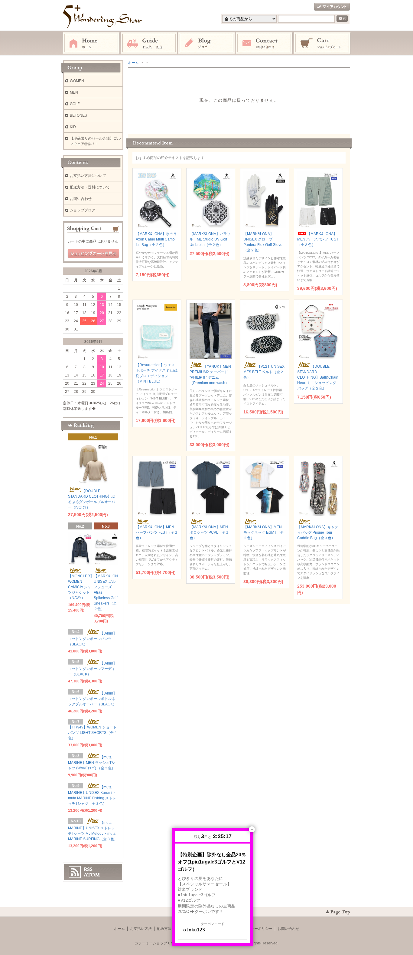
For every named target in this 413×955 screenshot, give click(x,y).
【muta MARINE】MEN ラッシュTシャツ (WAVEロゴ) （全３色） (91, 762)
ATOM (92, 875)
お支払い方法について (88, 176)
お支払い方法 (141, 929)
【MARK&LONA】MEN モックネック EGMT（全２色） (263, 532)
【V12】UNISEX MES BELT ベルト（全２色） (264, 372)
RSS (88, 869)
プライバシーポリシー (254, 929)
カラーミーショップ (151, 943)
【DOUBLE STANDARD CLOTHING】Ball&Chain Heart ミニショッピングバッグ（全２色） (317, 377)
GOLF (75, 104)
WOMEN (77, 81)
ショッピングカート (322, 43)
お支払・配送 (149, 43)
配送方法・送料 (169, 929)
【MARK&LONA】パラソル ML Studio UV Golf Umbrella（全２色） (210, 239)
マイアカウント (332, 7)
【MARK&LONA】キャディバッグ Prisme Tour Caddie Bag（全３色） (317, 532)
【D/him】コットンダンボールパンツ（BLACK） (92, 638)
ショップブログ (82, 210)
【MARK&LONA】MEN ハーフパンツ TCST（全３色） (317, 239)
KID (73, 127)
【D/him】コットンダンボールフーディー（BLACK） (92, 668)
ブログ (206, 43)
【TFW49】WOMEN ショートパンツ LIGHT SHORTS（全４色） (92, 732)
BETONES (78, 115)
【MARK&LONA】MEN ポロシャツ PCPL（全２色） (209, 532)
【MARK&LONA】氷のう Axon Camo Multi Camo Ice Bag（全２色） (156, 239)
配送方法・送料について (90, 187)
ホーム (91, 43)
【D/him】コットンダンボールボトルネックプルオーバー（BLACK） (92, 698)
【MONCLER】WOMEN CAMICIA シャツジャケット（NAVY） (81, 587)
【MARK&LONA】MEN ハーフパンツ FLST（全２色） (157, 532)
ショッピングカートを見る (93, 253)
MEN (74, 92)
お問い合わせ (264, 43)
